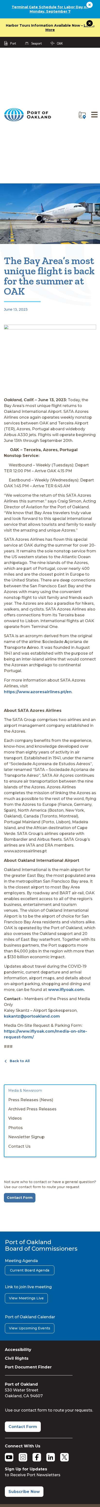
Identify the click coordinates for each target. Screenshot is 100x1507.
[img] (82, 115)
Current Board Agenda (29, 1270)
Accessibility (18, 1349)
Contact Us (19, 1146)
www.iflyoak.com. (66, 989)
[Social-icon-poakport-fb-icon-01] (37, 1457)
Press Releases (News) (30, 1100)
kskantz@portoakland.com (32, 1016)
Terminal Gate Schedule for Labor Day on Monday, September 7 (50, 9)
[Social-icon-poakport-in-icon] (50, 1457)
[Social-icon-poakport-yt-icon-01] (9, 1457)
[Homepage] (27, 120)
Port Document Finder (28, 1367)
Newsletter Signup (26, 1137)
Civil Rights (16, 1358)
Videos (15, 1118)
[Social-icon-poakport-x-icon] (64, 1457)
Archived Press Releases (32, 1109)
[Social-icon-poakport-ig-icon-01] (23, 1457)
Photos (15, 1127)
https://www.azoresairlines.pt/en (38, 692)
